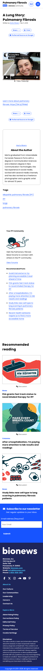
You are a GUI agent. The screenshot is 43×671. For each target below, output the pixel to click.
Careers (6, 600)
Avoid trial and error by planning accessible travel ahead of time (20, 276)
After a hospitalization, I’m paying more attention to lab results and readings (22, 296)
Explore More (8, 610)
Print (27, 30)
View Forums (12, 262)
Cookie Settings (10, 633)
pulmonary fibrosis (11, 207)
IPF (4, 199)
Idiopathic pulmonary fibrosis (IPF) (18, 194)
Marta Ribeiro (14, 23)
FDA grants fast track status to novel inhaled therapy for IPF (21, 286)
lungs (5, 203)
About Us (7, 584)
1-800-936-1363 (16, 572)
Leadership (8, 596)
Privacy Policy (9, 625)
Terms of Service (10, 629)
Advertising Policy (10, 614)
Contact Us (7, 603)
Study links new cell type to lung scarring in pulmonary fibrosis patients (21, 306)
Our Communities (10, 593)
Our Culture (8, 589)
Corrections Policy (11, 618)
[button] (31, 4)
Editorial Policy (9, 622)
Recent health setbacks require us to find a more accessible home (20, 316)
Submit (6, 533)
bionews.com (17, 568)
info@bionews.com (16, 570)
